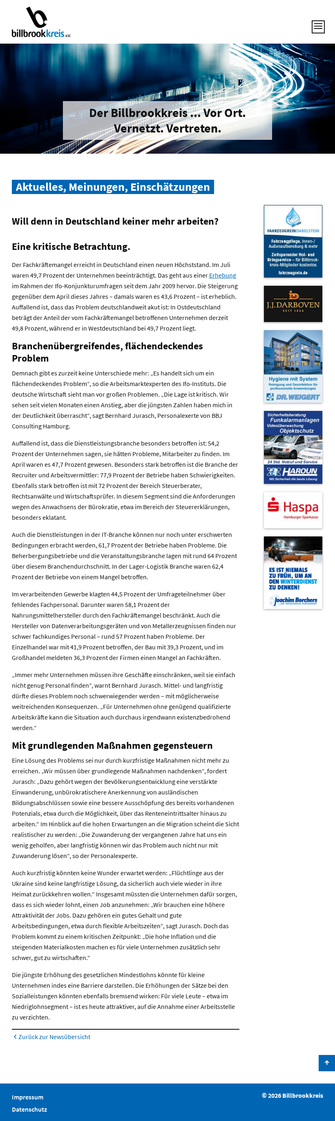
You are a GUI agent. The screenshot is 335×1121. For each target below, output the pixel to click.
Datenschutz (29, 1109)
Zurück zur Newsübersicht (54, 1037)
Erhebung (222, 275)
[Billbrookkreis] (41, 22)
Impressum (27, 1097)
